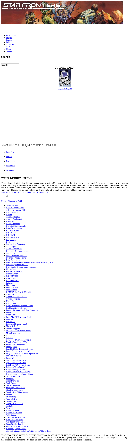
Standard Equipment (14, 390)
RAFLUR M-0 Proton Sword (18, 365)
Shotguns (10, 378)
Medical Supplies (13, 328)
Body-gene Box (12, 237)
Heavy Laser (11, 301)
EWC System (11, 278)
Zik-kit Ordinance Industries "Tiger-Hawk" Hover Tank (28, 431)
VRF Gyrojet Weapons (15, 417)
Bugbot (9, 242)
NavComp (10, 335)
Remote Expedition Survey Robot (19, 374)
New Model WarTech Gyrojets (18, 340)
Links (8, 49)
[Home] (62, 23)
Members (10, 170)
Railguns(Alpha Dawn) (15, 367)
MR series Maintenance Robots (18, 331)
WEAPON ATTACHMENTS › (36, 192)
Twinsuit (9, 408)
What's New (11, 35)
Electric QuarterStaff (14, 271)
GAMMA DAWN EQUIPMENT (19, 292)
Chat (8, 47)
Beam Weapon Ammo (15, 228)
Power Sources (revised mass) (18, 351)
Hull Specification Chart (16, 308)
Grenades (10, 294)
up (22, 192)
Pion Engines (11, 347)
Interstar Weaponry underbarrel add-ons (22, 310)
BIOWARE (10, 235)
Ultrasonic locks (12, 410)
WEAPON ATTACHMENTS (18, 426)
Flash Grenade (12, 287)
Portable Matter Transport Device (19, 349)
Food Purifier (11, 290)
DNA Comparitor (13, 260)
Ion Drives (10, 312)
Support (9, 51)
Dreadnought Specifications (17, 265)
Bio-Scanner (11, 233)
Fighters (9, 283)
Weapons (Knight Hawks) (16, 429)
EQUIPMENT (12, 276)
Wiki (8, 42)
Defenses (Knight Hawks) (16, 258)
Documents (10, 161)
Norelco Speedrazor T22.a (16, 342)
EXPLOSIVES (12, 281)
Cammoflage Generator (15, 244)
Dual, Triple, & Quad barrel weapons (21, 267)
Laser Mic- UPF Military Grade (18, 317)
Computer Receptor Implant (17, 251)
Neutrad (9, 337)
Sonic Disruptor (12, 381)
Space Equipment (13, 385)
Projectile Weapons (13, 356)
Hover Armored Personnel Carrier (19, 306)
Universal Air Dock (14, 413)
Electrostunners (12, 274)
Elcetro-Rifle (11, 269)
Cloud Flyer (11, 246)
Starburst (9, 394)
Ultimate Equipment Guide (12, 201)
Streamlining (11, 397)
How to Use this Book (15, 208)
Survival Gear (11, 399)
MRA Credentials (13, 333)
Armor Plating (12, 221)
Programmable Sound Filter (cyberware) (22, 353)
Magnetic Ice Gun (13, 326)
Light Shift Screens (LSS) (16, 324)
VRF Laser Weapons (14, 419)
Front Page (10, 152)
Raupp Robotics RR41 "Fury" (18, 372)
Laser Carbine (11, 315)
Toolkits (9, 406)
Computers (10, 253)
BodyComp (10, 240)
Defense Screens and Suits (16, 255)
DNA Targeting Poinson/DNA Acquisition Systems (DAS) (29, 262)
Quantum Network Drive (16, 360)
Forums (9, 40)
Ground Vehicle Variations (16, 296)
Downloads (10, 166)
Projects (9, 38)
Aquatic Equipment (14, 219)
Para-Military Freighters (15, 344)
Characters (10, 44)
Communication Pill (14, 249)
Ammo (9, 214)
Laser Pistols (11, 319)
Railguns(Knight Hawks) (16, 369)
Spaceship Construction (15, 388)
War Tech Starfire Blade (15, 422)
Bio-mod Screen (12, 230)
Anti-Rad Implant (13, 217)
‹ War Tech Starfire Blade (11, 192)
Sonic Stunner (11, 383)
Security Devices (13, 376)
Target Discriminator (14, 404)
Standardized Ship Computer (17, 392)
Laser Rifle (10, 322)
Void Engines (11, 415)
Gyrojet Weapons (13, 299)
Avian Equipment (13, 224)
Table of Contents (13, 205)
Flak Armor (10, 285)
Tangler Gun (11, 401)
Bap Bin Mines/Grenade (16, 226)
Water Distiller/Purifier (15, 424)
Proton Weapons (12, 358)
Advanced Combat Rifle (16, 210)
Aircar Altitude (12, 212)
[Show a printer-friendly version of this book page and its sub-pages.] (7, 197)
